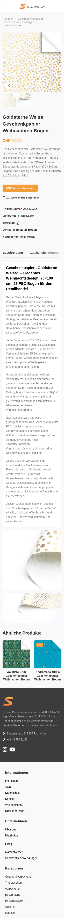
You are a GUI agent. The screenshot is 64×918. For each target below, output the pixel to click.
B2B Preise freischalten (20, 188)
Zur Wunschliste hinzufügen (22, 197)
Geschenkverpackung (31, 18)
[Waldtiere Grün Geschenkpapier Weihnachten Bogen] (16, 654)
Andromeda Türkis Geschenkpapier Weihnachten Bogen (47, 675)
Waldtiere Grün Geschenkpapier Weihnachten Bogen (16, 675)
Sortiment (8, 18)
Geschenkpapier (13, 22)
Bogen (30, 22)
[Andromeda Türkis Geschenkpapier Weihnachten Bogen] (48, 654)
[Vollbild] (8, 85)
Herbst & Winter (12, 25)
